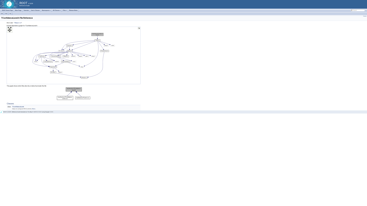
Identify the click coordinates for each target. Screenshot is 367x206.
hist (2, 13)
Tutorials (26, 10)
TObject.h (17, 23)
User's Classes (35, 10)
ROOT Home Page (7, 10)
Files (65, 11)
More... (34, 109)
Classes (365, 16)
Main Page (18, 10)
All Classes (57, 11)
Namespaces (46, 11)
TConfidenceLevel (18, 106)
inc (10, 13)
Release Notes (73, 10)
